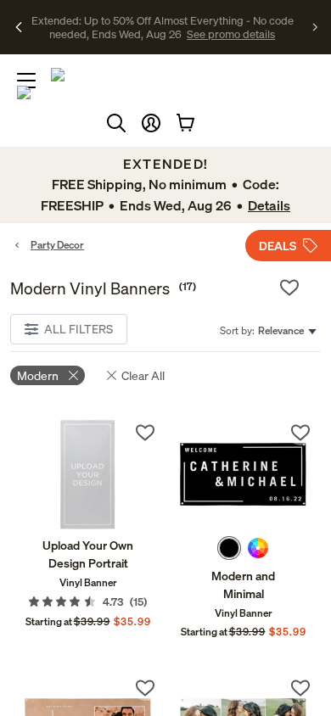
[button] (151, 123)
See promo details (182, 34)
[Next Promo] (315, 27)
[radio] (229, 548)
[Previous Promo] (19, 27)
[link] (88, 474)
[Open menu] (26, 80)
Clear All (143, 375)
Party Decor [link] (57, 244)
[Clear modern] (73, 375)
